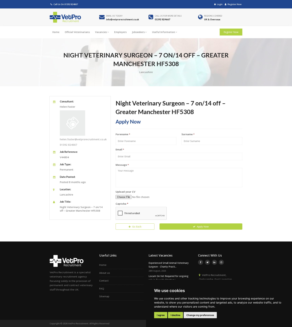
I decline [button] (175, 315)
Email (120, 149)
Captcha (122, 203)
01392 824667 (71, 4)
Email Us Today (114, 15)
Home (55, 32)
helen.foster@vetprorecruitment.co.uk (83, 139)
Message (122, 164)
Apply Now (202, 226)
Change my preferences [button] (200, 315)
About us (104, 272)
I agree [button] (161, 315)
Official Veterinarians (77, 32)
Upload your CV (125, 191)
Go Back (136, 226)
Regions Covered (213, 15)
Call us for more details (168, 15)
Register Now (234, 4)
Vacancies (101, 32)
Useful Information (163, 32)
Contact (104, 280)
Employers (120, 32)
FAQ (101, 288)
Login (219, 4)
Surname (187, 134)
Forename (123, 134)
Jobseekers (138, 32)
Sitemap (104, 296)
